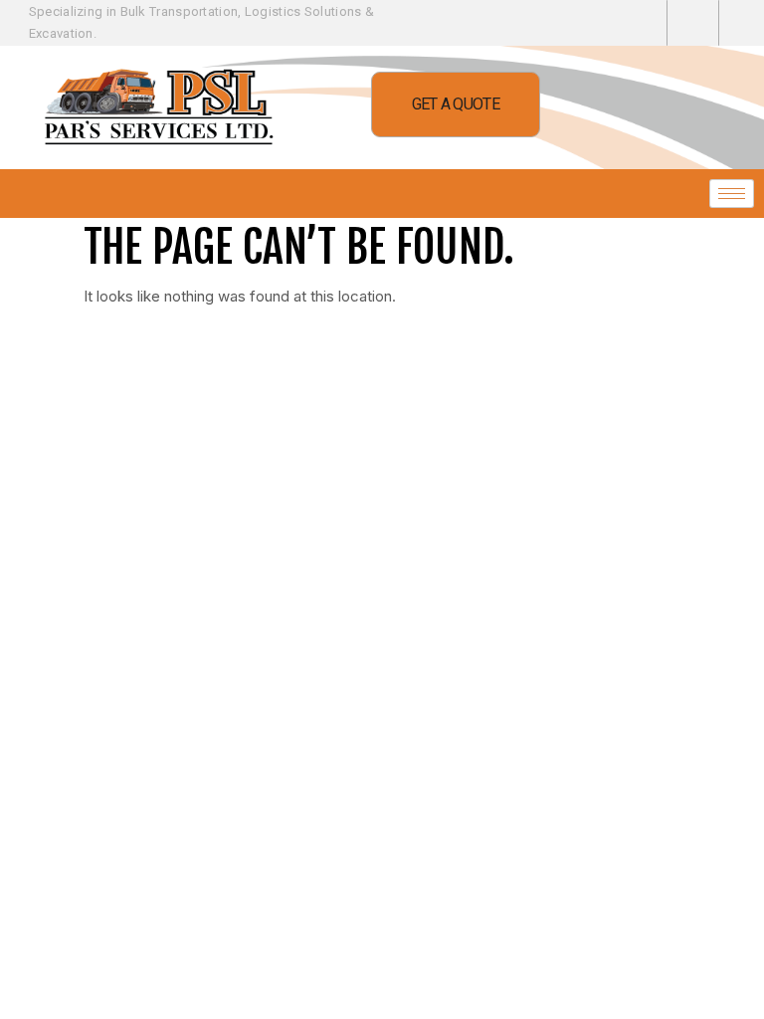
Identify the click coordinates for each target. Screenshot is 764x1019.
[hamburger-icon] (731, 193)
